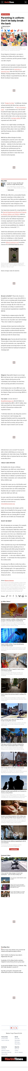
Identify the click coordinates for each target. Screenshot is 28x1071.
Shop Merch (17, 1044)
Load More (14, 849)
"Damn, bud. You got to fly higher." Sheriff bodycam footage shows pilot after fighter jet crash (17, 886)
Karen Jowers (6, 26)
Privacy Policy (4, 1038)
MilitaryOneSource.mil (12, 242)
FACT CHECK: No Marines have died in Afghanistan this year (11, 955)
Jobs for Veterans (19, 1052)
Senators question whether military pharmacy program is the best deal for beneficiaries (13, 620)
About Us (17, 1048)
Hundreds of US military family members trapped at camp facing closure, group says (12, 961)
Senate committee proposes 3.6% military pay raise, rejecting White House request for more (13, 817)
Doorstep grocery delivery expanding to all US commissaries (13, 842)
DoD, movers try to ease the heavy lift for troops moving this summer (12, 720)
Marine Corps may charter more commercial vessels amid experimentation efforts (13, 950)
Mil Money (5, 14)
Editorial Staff (4, 1054)
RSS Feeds (17, 1042)
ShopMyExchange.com (7, 401)
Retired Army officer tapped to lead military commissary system (12, 669)
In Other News (5, 601)
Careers (16, 1050)
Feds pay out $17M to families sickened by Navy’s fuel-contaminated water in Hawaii (12, 745)
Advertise (3, 1048)
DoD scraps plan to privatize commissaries (12, 768)
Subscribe (17, 1038)
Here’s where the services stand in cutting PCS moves (13, 695)
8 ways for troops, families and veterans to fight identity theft (15, 183)
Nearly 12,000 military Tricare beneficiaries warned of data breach (12, 644)
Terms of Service (5, 1040)
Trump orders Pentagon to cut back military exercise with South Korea (17, 892)
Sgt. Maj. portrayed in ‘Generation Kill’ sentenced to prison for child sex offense (12, 971)
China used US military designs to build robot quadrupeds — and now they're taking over (11, 873)
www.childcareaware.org (8, 503)
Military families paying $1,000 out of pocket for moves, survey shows (14, 792)
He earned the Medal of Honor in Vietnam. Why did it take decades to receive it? (13, 966)
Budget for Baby (9, 103)
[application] (14, 864)
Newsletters (17, 1040)
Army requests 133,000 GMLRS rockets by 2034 (18, 878)
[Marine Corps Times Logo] (9, 2)
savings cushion (16, 118)
